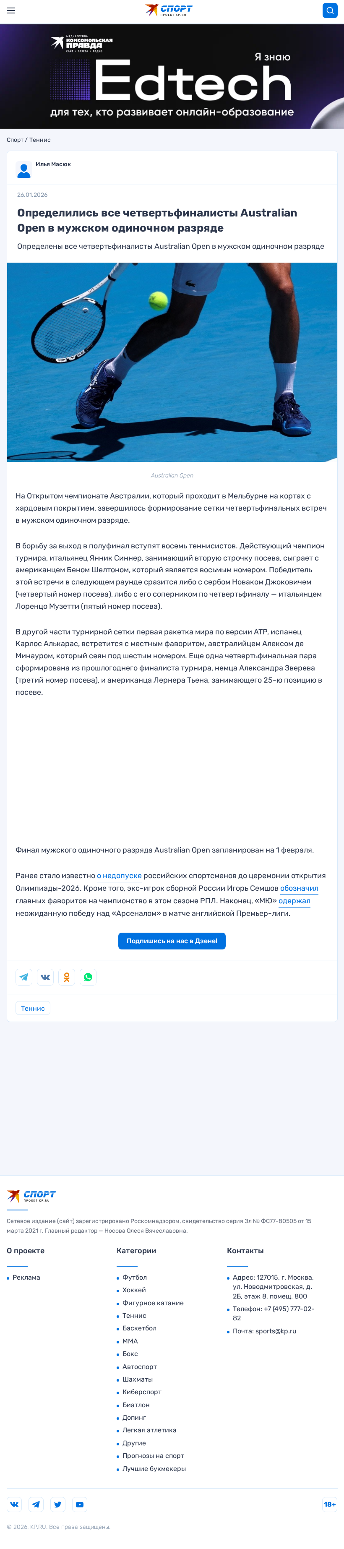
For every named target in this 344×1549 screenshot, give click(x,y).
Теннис (40, 140)
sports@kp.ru (276, 1331)
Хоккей (134, 1290)
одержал (294, 900)
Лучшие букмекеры (154, 1469)
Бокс (130, 1354)
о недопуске (119, 875)
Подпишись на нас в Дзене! (172, 941)
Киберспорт (142, 1392)
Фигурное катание (153, 1303)
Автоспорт (139, 1367)
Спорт (15, 140)
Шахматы (137, 1379)
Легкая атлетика (149, 1430)
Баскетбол (139, 1328)
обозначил (299, 888)
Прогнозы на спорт (153, 1456)
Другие (134, 1443)
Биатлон (136, 1405)
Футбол (134, 1277)
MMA (130, 1341)
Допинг (134, 1417)
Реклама (26, 1277)
